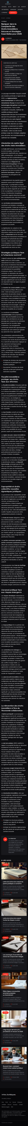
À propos (4, 12)
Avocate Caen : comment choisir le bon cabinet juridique (13, 1067)
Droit (14, 6)
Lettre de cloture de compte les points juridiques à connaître (13, 882)
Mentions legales (5, 1107)
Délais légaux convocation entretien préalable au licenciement (11, 993)
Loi (19, 6)
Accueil (4, 6)
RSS (12, 1107)
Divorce (20, 9)
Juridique (13, 9)
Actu (9, 6)
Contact (13, 12)
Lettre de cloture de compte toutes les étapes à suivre (12, 919)
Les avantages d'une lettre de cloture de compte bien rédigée (13, 955)
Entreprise (5, 9)
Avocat (23, 6)
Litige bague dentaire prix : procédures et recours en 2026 (13, 1030)
